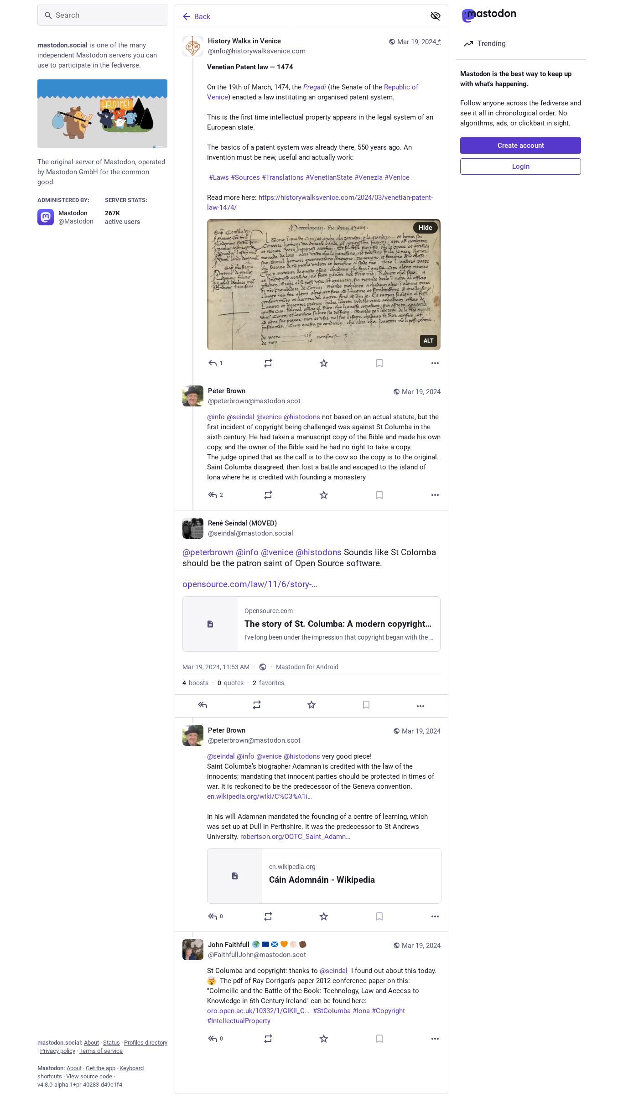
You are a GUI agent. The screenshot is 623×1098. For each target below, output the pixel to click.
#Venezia (368, 177)
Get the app (100, 1068)
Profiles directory (145, 1042)
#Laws (219, 177)
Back (202, 16)
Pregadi (314, 87)
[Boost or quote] (268, 363)
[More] (435, 363)
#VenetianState (329, 177)
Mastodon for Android (307, 667)
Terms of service (101, 1050)
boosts (195, 683)
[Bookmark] (379, 363)
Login (521, 166)
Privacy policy (57, 1050)
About (91, 1042)
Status (111, 1042)
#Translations (283, 177)
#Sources (245, 177)
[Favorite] (323, 363)
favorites (268, 683)
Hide (425, 227)
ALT (428, 341)
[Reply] (202, 704)
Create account (521, 145)
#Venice (397, 177)
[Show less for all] (435, 16)
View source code (89, 1076)
